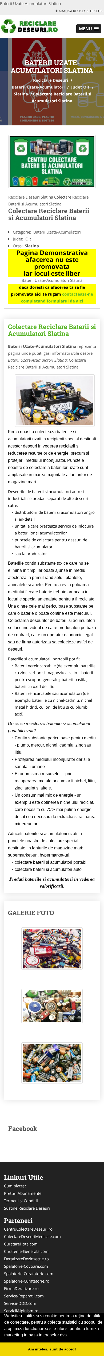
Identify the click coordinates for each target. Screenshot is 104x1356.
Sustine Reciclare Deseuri (27, 1208)
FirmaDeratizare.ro (21, 1288)
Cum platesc (15, 1185)
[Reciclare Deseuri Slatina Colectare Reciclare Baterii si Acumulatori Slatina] (52, 951)
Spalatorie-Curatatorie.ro (26, 1281)
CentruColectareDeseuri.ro (28, 1229)
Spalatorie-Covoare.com (26, 1266)
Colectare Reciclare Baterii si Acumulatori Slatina (52, 330)
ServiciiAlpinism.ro (21, 1310)
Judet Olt (80, 87)
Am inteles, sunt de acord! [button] (52, 1349)
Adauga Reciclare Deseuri (80, 11)
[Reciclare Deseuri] (35, 26)
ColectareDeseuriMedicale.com (32, 1236)
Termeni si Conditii (21, 1200)
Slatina (21, 93)
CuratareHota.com (21, 1243)
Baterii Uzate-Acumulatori (38, 87)
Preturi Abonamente (22, 1193)
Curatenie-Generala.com (26, 1251)
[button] (88, 28)
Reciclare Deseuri (50, 80)
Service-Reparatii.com (24, 1295)
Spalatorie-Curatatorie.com (28, 1273)
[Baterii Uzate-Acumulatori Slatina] (52, 161)
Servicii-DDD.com (20, 1303)
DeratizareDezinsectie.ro (26, 1258)
